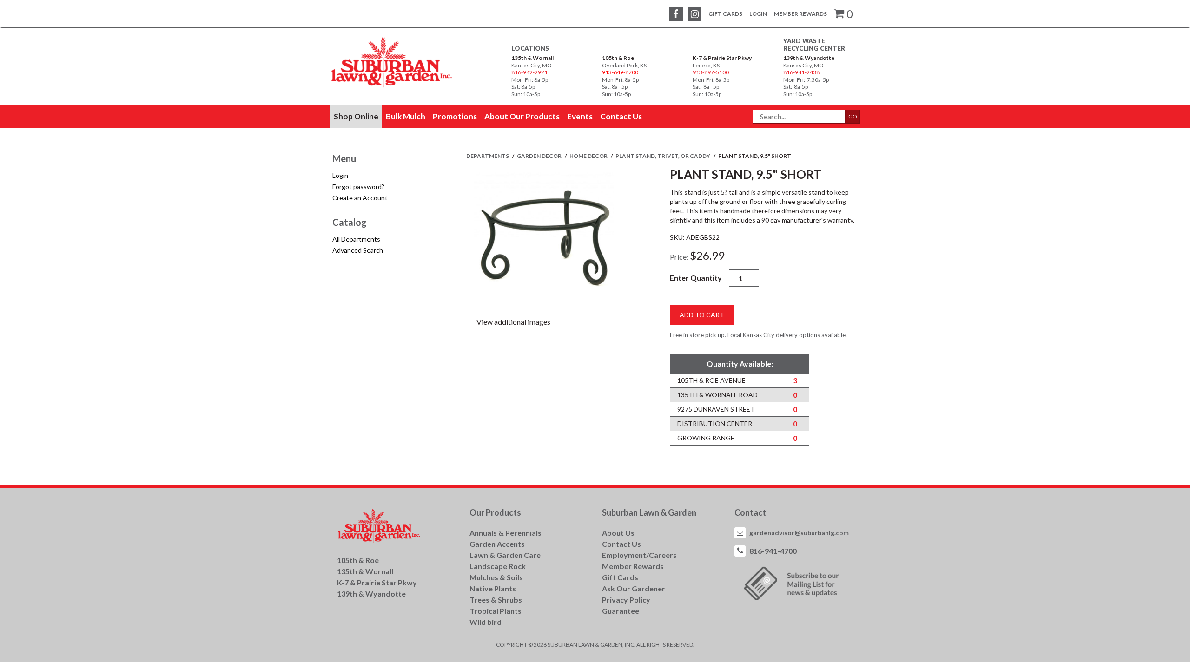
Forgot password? (358, 186)
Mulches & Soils (496, 577)
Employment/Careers (639, 555)
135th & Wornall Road (717, 395)
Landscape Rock (497, 566)
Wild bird (485, 621)
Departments (488, 155)
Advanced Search (357, 250)
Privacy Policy (626, 599)
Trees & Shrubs (495, 599)
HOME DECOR (588, 155)
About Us (618, 532)
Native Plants (492, 588)
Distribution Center (714, 423)
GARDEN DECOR (539, 155)
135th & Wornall (532, 57)
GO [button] (852, 116)
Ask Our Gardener (633, 588)
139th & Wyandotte (808, 57)
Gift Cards (725, 13)
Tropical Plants (495, 610)
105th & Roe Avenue (711, 380)
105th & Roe (618, 57)
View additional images (513, 321)
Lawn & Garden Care (505, 555)
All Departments (356, 239)
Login (758, 13)
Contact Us (621, 543)
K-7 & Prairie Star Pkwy (722, 57)
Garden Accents (497, 543)
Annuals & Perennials (505, 532)
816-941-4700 (773, 550)
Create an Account (360, 198)
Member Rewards (800, 13)
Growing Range (705, 438)
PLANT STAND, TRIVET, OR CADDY (663, 155)
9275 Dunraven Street (716, 409)
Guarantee (620, 610)
